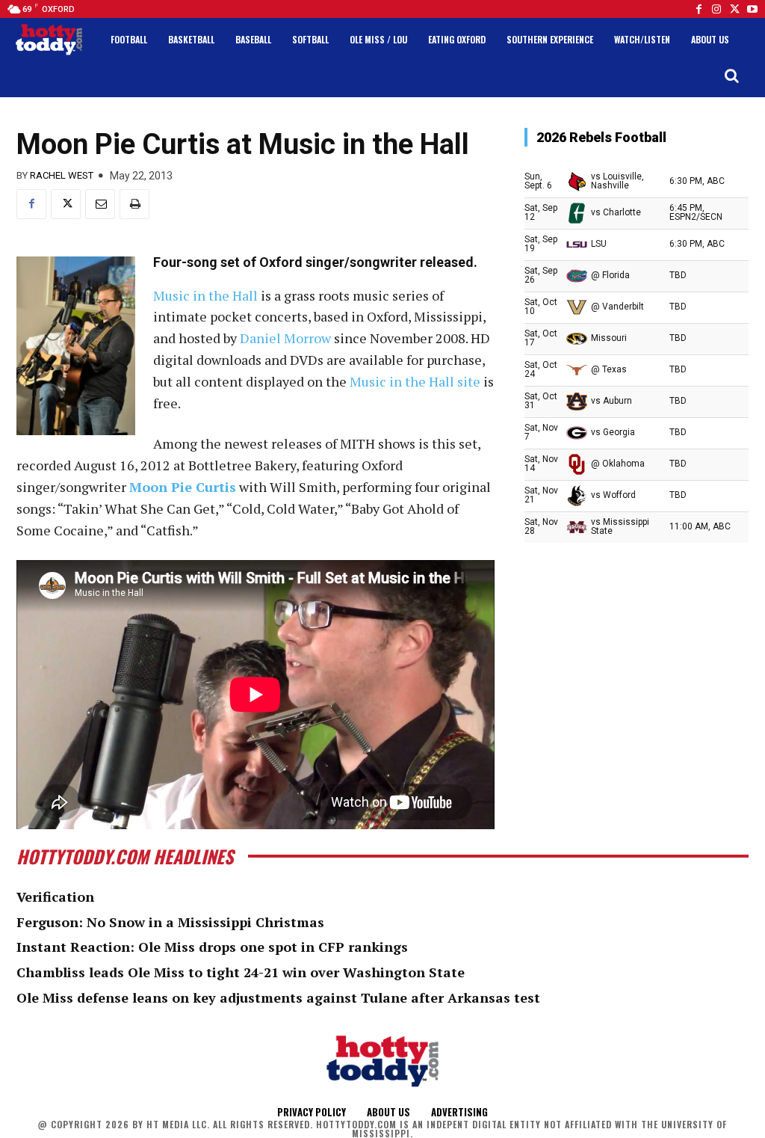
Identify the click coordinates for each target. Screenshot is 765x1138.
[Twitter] (734, 9)
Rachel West (61, 175)
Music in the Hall (205, 295)
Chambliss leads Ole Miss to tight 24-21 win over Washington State (240, 972)
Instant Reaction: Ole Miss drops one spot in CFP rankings (212, 947)
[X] (66, 204)
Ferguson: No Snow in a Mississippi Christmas (170, 922)
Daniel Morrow (285, 338)
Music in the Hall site (415, 381)
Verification (55, 896)
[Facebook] (698, 9)
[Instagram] (716, 9)
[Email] (100, 204)
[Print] (134, 204)
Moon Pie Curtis (182, 487)
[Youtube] (752, 9)
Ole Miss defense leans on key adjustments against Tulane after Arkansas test (278, 997)
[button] (731, 75)
